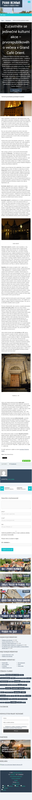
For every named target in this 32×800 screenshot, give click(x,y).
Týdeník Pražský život (7, 667)
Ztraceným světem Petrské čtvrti (9, 643)
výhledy (14, 699)
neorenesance (4, 685)
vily (10, 699)
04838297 (13, 774)
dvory (21, 675)
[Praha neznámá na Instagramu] (5, 788)
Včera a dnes (21, 666)
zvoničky (7, 702)
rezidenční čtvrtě (9, 692)
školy (24, 702)
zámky (19, 702)
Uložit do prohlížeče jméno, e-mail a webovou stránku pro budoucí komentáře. (15, 533)
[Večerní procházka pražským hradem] (16, 108)
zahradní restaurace (22, 699)
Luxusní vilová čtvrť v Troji (8, 641)
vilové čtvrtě (4, 699)
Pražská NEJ (5, 662)
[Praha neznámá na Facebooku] (10, 786)
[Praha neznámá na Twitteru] (16, 786)
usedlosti (22, 696)
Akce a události (5, 664)
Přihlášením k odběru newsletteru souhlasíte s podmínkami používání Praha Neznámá (15, 727)
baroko (8, 675)
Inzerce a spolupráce (15, 778)
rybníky (16, 692)
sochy (12, 696)
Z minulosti (4, 666)
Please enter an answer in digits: (10, 538)
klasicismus (4, 681)
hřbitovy (13, 678)
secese (3, 696)
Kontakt (16, 780)
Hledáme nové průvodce (7, 640)
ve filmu (28, 696)
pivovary (2, 688)
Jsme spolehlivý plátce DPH (16, 776)
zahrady (2, 702)
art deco (2, 675)
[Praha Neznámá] (11, 3)
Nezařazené (8, 20)
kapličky (29, 678)
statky (16, 696)
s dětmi (23, 692)
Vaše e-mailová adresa (8, 722)
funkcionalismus (5, 678)
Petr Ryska (11, 479)
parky (19, 685)
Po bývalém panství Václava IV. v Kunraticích (12, 645)
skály (8, 696)
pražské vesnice (18, 688)
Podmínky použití (16, 784)
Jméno (4, 718)
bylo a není (15, 675)
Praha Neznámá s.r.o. (17, 772)
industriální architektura (21, 678)
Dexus (17, 782)
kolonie (11, 681)
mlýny (28, 681)
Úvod (2, 20)
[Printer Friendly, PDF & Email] (26, 460)
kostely (17, 681)
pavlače (24, 685)
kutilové (23, 681)
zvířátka (13, 702)
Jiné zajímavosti (21, 662)
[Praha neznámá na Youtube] (23, 786)
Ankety (19, 664)
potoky (8, 688)
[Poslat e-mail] (4, 786)
